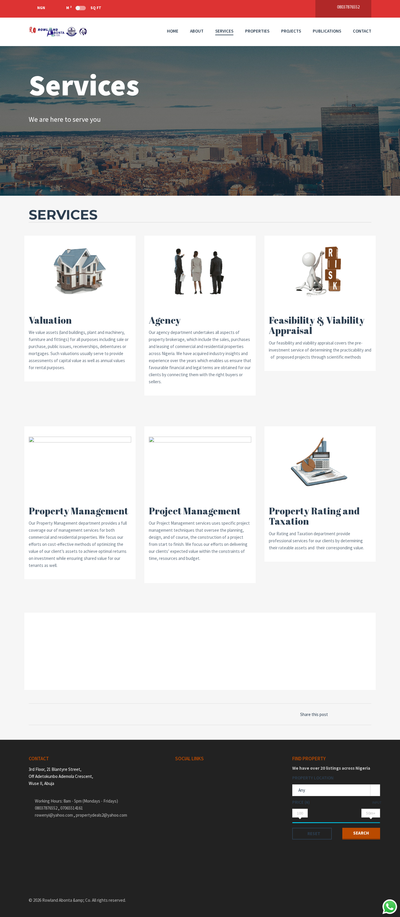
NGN (41, 7)
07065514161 (71, 808)
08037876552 (46, 808)
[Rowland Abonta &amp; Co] (58, 31)
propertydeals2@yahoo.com (101, 815)
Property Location (313, 778)
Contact (362, 31)
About (197, 31)
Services (224, 31)
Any (301, 790)
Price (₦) (301, 802)
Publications (327, 31)
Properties (257, 31)
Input (377, 802)
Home (172, 31)
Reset (313, 833)
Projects (291, 31)
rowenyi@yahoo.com (54, 815)
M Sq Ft (83, 7)
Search (361, 833)
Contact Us (52, 664)
